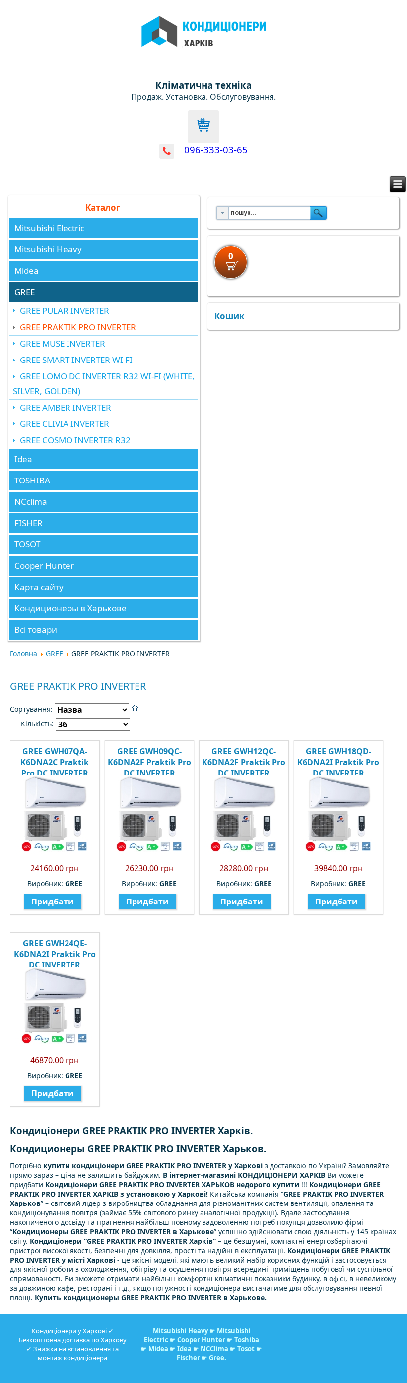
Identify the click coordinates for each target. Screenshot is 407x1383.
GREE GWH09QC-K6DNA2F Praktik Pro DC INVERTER (149, 762)
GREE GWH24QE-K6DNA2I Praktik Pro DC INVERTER (55, 954)
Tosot (246, 1348)
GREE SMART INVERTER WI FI (76, 359)
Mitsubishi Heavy (48, 249)
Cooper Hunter (44, 565)
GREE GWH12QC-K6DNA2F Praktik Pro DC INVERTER (243, 762)
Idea (23, 459)
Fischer (188, 1357)
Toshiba (246, 1339)
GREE (24, 292)
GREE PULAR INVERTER (64, 310)
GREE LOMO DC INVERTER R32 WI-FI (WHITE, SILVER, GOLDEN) (104, 383)
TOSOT (27, 544)
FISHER (28, 523)
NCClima (214, 1348)
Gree (216, 1357)
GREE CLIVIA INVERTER (64, 423)
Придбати (52, 901)
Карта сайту (39, 587)
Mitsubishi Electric (49, 228)
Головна (23, 653)
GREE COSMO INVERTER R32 (75, 440)
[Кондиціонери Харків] (204, 52)
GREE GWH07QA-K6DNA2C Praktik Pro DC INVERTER (54, 762)
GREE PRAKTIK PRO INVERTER (78, 327)
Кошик (229, 316)
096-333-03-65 (216, 149)
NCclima (30, 501)
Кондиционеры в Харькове (70, 608)
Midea (26, 270)
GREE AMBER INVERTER (65, 407)
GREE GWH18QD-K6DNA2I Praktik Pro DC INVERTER (338, 762)
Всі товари (35, 629)
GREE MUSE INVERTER (62, 343)
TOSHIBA (32, 480)
